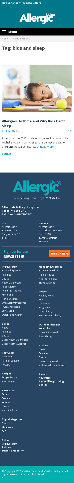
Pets (41, 299)
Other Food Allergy (12, 314)
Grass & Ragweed (48, 332)
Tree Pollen (45, 328)
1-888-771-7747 (22, 214)
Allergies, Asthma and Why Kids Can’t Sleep (37, 88)
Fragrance (44, 307)
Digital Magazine (12, 419)
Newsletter (7, 356)
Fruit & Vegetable (11, 306)
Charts (5, 406)
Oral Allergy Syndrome (14, 302)
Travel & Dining (47, 282)
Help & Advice (46, 274)
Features (6, 274)
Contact (44, 384)
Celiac (5, 323)
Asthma (6, 154)
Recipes (6, 373)
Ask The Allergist (48, 278)
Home (5, 38)
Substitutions (9, 381)
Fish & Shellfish (10, 298)
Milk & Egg (7, 294)
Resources (8, 352)
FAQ (4, 431)
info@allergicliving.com (25, 207)
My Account (8, 427)
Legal (41, 474)
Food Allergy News (12, 270)
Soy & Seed (8, 310)
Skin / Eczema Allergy (50, 315)
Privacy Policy (28, 474)
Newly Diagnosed (11, 282)
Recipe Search (9, 377)
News (5, 327)
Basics (5, 278)
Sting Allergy (45, 336)
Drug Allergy (45, 311)
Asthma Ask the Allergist (52, 365)
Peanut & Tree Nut (11, 290)
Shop (4, 423)
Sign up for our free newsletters (21, 3)
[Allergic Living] (37, 19)
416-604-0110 (18, 210)
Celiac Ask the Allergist (14, 343)
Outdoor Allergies (50, 324)
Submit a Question (13, 450)
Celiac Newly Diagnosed (15, 339)
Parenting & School (49, 270)
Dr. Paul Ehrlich (11, 131)
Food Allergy (9, 266)
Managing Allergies (50, 266)
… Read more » (46, 146)
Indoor (43, 291)
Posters (6, 364)
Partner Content (10, 360)
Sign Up (60, 253)
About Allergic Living (51, 381)
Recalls (5, 394)
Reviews (6, 402)
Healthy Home (46, 295)
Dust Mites (44, 303)
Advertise (45, 377)
